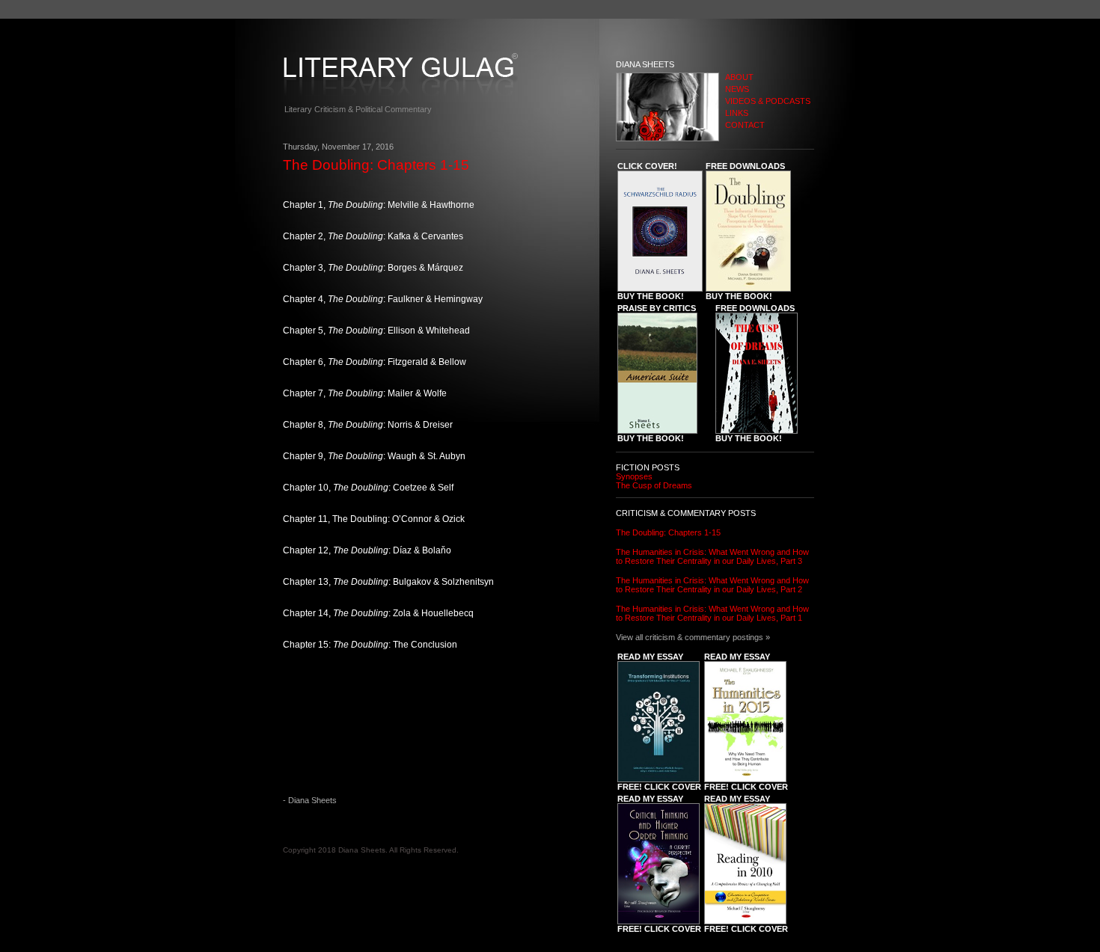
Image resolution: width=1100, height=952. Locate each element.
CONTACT (745, 124)
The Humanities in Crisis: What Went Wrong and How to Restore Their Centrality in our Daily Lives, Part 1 (712, 613)
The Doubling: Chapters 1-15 (668, 532)
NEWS (737, 89)
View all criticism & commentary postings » (693, 637)
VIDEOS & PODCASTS (767, 100)
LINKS (736, 112)
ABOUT (739, 77)
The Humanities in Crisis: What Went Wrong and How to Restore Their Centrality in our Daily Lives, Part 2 (712, 585)
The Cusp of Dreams (654, 485)
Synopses (634, 476)
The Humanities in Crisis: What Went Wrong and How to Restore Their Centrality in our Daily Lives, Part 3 (712, 556)
